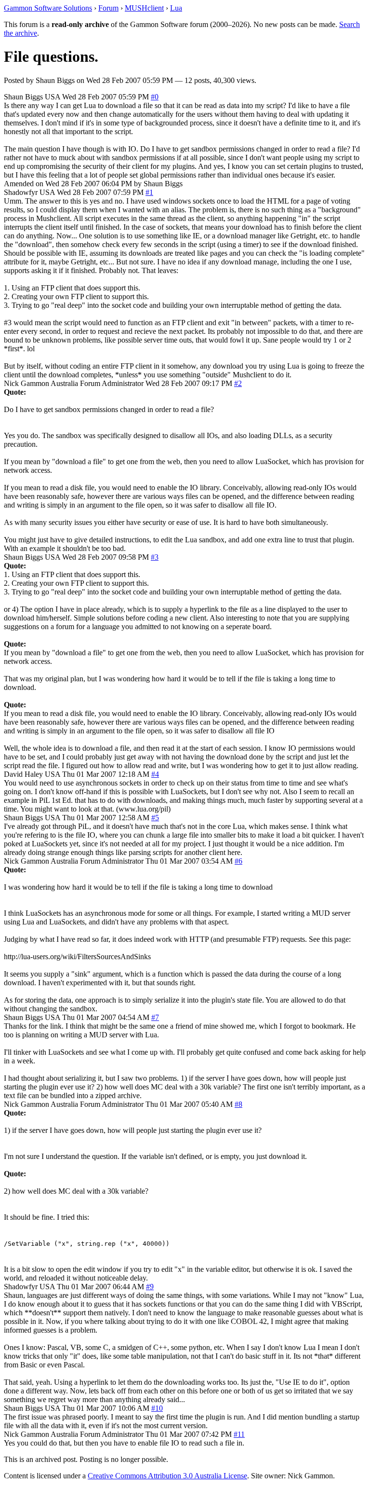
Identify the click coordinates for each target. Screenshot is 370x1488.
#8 (238, 1104)
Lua (176, 8)
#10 (157, 1408)
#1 (149, 192)
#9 (150, 1286)
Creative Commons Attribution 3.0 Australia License (167, 1476)
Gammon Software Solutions (48, 8)
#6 (238, 861)
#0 (155, 97)
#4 (155, 774)
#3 (155, 557)
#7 (155, 1017)
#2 (238, 383)
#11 (239, 1434)
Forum (108, 8)
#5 (155, 817)
